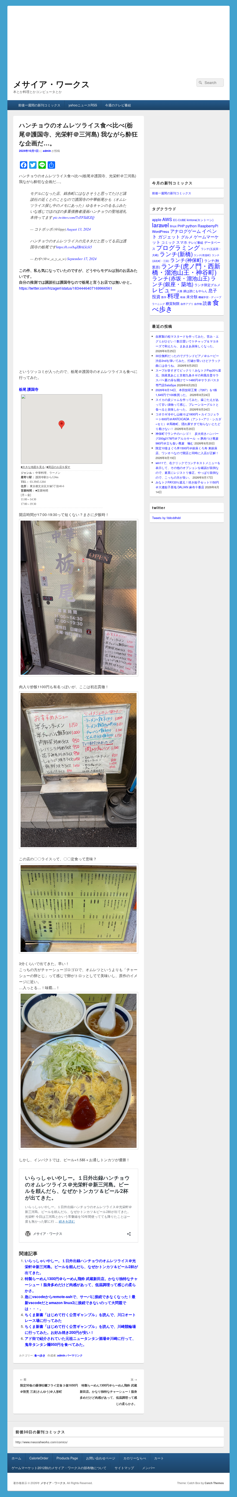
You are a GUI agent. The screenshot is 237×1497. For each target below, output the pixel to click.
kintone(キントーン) (200, 220)
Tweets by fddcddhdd (166, 518)
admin (47, 151)
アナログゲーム (185, 231)
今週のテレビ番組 (118, 105)
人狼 (179, 291)
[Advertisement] (118, 38)
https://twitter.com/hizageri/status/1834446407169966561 (65, 288)
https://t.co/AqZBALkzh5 (74, 246)
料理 (173, 295)
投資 (156, 296)
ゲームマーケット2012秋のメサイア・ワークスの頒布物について (59, 1467)
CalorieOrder (38, 1458)
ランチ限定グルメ (207, 284)
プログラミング (178, 247)
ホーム (16, 1458)
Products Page (67, 1458)
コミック (168, 242)
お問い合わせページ (100, 1458)
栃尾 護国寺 (28, 389)
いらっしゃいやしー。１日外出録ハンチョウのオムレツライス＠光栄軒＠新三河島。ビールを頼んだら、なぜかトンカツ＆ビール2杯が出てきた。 (81, 1266)
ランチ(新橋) (176, 253)
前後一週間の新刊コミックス (39, 105)
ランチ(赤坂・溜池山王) (181, 278)
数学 (163, 297)
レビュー (164, 290)
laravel (160, 225)
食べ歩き (39, 1355)
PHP (181, 225)
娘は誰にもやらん (195, 291)
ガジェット (169, 236)
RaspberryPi (208, 225)
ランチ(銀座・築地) (184, 281)
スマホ (181, 242)
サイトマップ (124, 1467)
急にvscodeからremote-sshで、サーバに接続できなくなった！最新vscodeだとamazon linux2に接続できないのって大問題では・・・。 (80, 1302)
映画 (182, 297)
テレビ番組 (195, 242)
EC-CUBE (179, 220)
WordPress (160, 231)
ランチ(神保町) (186, 259)
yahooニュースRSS (83, 105)
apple (156, 219)
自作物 (198, 304)
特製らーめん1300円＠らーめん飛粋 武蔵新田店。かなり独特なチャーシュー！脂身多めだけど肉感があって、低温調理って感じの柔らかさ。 (81, 1284)
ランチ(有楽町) (202, 255)
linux (173, 226)
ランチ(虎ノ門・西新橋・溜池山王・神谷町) (186, 268)
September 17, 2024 (82, 258)
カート (159, 1458)
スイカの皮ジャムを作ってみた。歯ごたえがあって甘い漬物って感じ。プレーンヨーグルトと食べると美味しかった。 (187, 404)
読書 (207, 303)
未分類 (191, 296)
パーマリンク (74, 1355)
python (191, 225)
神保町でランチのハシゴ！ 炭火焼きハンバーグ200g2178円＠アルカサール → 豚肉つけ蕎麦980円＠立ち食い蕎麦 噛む (187, 438)
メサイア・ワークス (51, 84)
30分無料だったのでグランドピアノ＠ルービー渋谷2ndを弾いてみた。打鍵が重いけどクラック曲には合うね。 (188, 361)
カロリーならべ (134, 1458)
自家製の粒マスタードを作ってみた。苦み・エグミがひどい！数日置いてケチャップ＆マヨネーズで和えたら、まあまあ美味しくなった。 (187, 341)
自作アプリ (187, 304)
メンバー (148, 1467)
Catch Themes (214, 1483)
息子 (212, 290)
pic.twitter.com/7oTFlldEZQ (73, 217)
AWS (167, 219)
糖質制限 (173, 303)
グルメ (187, 237)
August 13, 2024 (79, 229)
